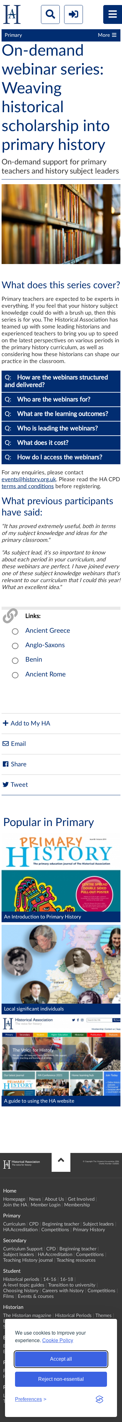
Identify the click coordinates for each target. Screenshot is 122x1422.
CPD (33, 1224)
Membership (77, 1205)
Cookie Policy (57, 1340)
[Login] (73, 14)
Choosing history (20, 1290)
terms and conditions (28, 486)
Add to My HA (29, 723)
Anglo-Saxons (45, 645)
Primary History (89, 1229)
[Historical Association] (12, 16)
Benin (33, 659)
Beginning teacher (60, 1224)
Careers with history (63, 1290)
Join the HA (15, 1205)
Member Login (45, 1205)
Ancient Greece (47, 630)
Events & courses (36, 1296)
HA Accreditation (20, 1229)
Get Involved (81, 1199)
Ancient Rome (45, 674)
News (35, 1199)
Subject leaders (98, 1224)
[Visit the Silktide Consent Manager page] (99, 1399)
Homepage (14, 1199)
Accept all (61, 1359)
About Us (54, 1199)
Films (8, 1296)
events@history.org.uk (29, 479)
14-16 (49, 1279)
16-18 (66, 1279)
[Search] (50, 14)
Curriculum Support (23, 1249)
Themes (103, 1315)
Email (17, 744)
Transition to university (71, 1285)
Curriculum (14, 1224)
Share (18, 764)
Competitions (55, 1229)
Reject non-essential (61, 1379)
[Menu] (112, 14)
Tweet (18, 785)
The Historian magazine (27, 1315)
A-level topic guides (23, 1285)
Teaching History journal (28, 1260)
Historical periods (21, 1279)
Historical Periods (73, 1315)
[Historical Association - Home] (21, 1167)
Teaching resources (76, 1260)
